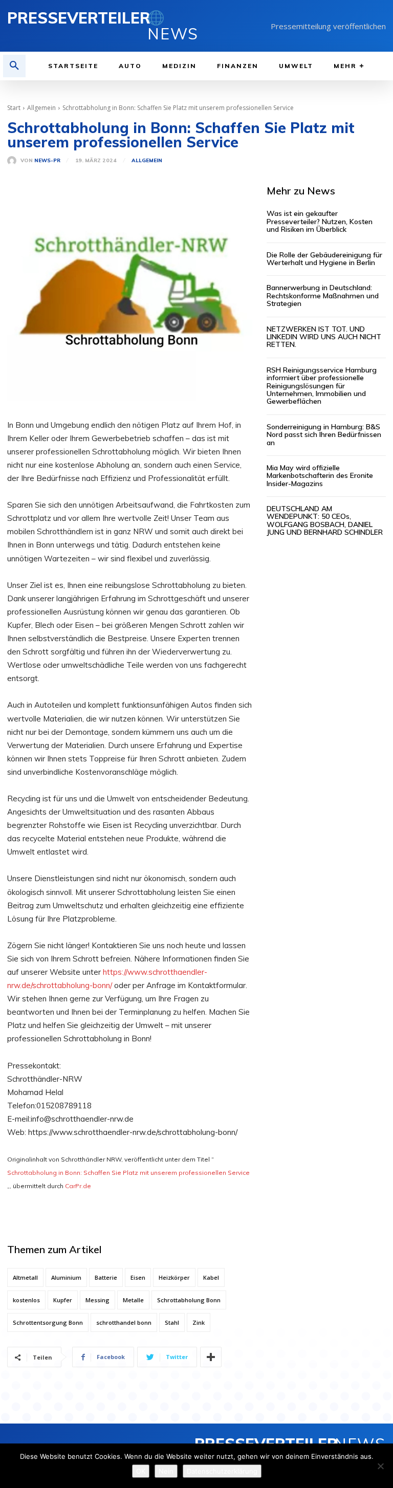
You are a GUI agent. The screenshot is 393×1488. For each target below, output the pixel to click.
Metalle (133, 1300)
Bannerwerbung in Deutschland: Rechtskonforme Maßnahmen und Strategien (323, 295)
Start (13, 107)
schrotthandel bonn (123, 1322)
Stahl (172, 1322)
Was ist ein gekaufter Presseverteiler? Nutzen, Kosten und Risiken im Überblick (320, 221)
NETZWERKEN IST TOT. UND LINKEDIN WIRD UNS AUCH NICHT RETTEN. (324, 336)
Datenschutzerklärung (222, 1471)
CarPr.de (78, 1186)
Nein (166, 1471)
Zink (198, 1322)
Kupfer (62, 1300)
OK (140, 1471)
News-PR (47, 160)
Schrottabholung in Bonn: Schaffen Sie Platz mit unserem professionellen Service (128, 1172)
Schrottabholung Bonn (189, 1300)
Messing (97, 1300)
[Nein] (380, 1466)
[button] (14, 66)
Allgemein (41, 107)
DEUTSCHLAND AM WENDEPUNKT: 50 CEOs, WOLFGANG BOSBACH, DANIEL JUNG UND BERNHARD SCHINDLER (325, 520)
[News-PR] (13, 160)
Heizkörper (174, 1277)
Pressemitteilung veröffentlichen (328, 26)
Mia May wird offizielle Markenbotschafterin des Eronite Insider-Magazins (320, 475)
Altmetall (25, 1277)
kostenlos (26, 1300)
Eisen (137, 1277)
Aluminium (66, 1277)
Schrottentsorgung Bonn (48, 1322)
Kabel (211, 1277)
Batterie (106, 1277)
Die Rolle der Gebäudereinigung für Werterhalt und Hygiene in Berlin (324, 258)
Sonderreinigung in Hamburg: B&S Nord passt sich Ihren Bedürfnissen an (324, 434)
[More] (211, 1357)
